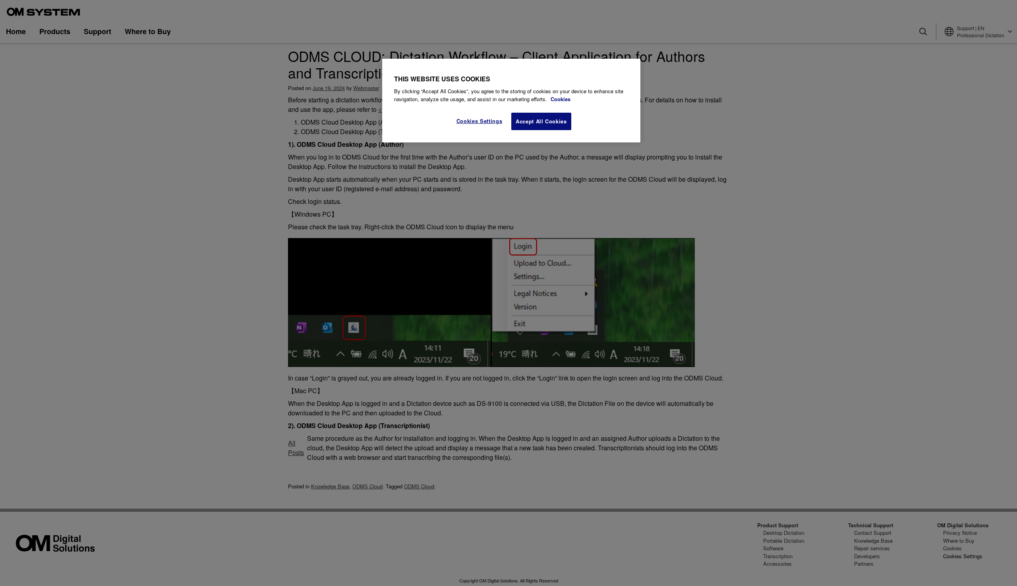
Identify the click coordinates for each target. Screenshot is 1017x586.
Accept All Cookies (541, 121)
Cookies (560, 99)
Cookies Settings (479, 121)
